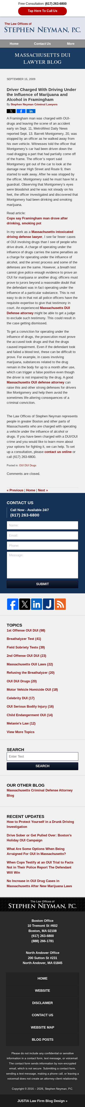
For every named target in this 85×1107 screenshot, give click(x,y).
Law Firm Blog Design (41, 1101)
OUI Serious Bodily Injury (30, 706)
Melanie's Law (21, 723)
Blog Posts (42, 1039)
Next (43, 490)
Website (42, 991)
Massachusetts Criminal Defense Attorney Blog (40, 792)
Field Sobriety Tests (26, 647)
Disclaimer (42, 1003)
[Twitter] (25, 604)
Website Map (42, 1027)
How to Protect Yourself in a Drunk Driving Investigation (40, 824)
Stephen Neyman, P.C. (59, 1088)
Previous (15, 490)
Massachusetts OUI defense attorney (35, 382)
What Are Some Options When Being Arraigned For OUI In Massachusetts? (36, 851)
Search (42, 766)
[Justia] (48, 604)
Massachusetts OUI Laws (30, 664)
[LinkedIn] (36, 604)
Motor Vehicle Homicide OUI (32, 689)
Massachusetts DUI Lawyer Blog (42, 27)
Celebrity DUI (21, 698)
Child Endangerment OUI (30, 715)
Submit (42, 584)
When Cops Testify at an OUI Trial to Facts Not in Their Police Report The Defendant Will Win (40, 867)
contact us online (58, 452)
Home (14, 43)
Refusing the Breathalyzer (31, 673)
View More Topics (20, 732)
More (71, 43)
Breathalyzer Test (24, 639)
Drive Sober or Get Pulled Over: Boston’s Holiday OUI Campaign (39, 837)
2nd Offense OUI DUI (26, 656)
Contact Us (42, 43)
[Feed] (60, 604)
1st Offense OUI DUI (26, 630)
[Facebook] (13, 604)
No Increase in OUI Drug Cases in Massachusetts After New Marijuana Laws (39, 883)
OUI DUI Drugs (27, 465)
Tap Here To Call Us (42, 11)
